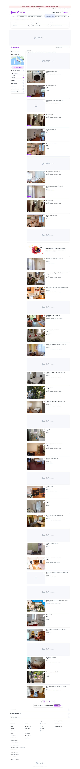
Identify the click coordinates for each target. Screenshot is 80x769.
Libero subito (14, 83)
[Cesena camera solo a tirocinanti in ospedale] (48, 635)
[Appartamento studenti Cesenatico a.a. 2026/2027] (48, 606)
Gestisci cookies (14, 738)
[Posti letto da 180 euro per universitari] (48, 192)
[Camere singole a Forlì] (48, 91)
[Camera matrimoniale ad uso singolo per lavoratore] (48, 578)
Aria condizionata (15, 88)
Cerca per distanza (18, 67)
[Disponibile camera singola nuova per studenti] (48, 350)
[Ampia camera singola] (48, 663)
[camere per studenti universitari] (48, 321)
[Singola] (48, 435)
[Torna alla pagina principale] (18, 12)
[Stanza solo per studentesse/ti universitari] (48, 407)
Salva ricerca (16, 47)
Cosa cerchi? (14, 23)
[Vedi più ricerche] (68, 16)
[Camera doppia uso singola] (48, 677)
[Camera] (48, 507)
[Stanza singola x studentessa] (48, 336)
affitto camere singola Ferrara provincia (61, 16)
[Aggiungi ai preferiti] (44, 72)
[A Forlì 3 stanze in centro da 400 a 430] (48, 521)
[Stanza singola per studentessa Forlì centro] (48, 378)
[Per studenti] (48, 621)
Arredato (13, 80)
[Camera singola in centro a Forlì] (48, 177)
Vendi (66, 12)
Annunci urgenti (14, 91)
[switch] (23, 70)
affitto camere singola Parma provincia (35, 16)
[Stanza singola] (48, 393)
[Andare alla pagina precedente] (41, 701)
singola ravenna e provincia (22, 16)
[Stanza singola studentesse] (48, 549)
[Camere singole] (48, 120)
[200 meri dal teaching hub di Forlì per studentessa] (48, 279)
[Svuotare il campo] (28, 25)
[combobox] (20, 25)
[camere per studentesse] (48, 77)
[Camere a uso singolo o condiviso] (48, 564)
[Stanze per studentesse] (48, 149)
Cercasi (13, 75)
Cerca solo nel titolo (15, 70)
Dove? (51, 23)
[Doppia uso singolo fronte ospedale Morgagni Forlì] (48, 293)
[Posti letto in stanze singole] (48, 464)
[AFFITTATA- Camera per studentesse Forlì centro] (48, 692)
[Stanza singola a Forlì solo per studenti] (48, 450)
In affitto (13, 77)
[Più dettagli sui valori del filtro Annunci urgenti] (18, 91)
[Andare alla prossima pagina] (55, 701)
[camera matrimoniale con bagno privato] (48, 106)
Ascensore (13, 86)
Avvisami (58, 705)
